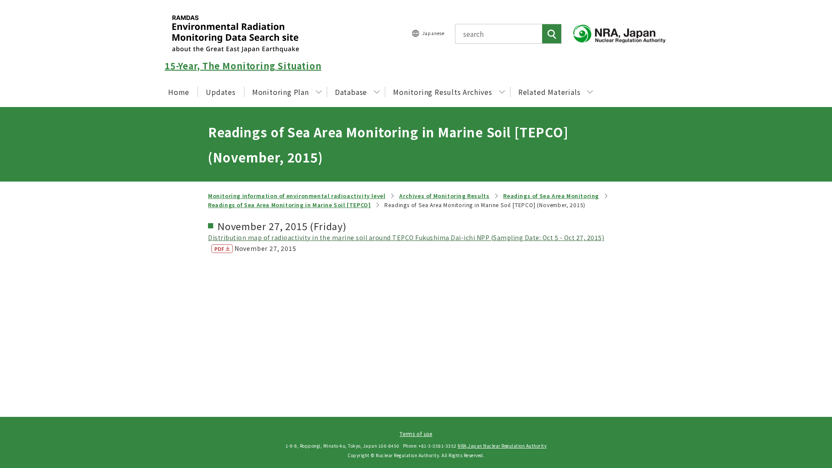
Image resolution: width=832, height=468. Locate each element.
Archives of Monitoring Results (444, 195)
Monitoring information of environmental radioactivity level (296, 195)
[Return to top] (803, 383)
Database (351, 92)
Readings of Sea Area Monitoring (551, 195)
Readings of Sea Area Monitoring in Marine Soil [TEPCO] (289, 204)
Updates (221, 92)
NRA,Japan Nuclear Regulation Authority (502, 445)
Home (178, 92)
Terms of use (416, 433)
